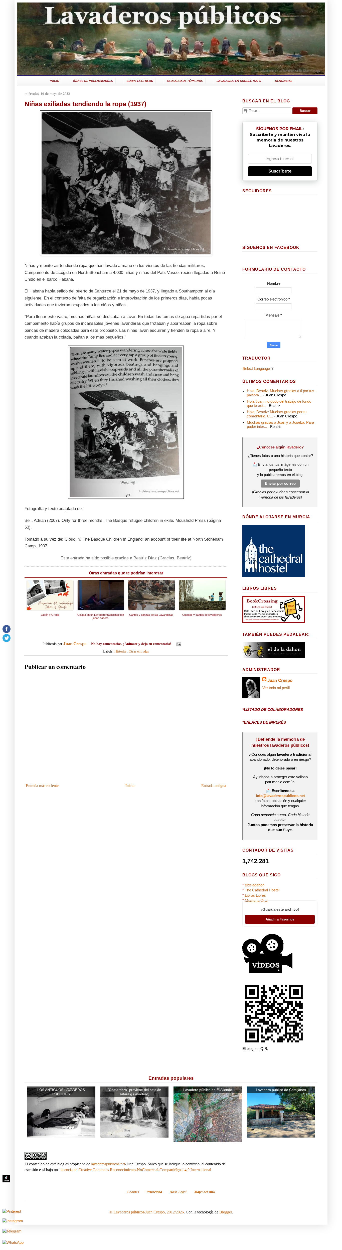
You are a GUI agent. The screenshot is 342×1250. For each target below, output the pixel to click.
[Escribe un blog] (192, 644)
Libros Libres (255, 895)
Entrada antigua (213, 786)
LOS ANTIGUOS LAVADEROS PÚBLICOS (61, 1092)
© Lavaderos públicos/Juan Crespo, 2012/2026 (146, 1212)
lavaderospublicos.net (108, 1164)
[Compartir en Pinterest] (206, 644)
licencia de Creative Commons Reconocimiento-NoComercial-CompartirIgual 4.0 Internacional (136, 1170)
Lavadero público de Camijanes (281, 1090)
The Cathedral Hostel (262, 890)
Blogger (225, 1212)
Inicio (129, 786)
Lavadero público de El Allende (207, 1090)
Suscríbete (280, 171)
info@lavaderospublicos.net (280, 796)
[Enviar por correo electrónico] (187, 644)
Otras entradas (139, 651)
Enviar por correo (280, 484)
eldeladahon (254, 885)
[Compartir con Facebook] (202, 644)
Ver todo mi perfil (276, 688)
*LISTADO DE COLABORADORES (272, 710)
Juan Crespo (279, 680)
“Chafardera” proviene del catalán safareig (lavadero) (134, 1092)
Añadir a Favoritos (280, 919)
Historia (120, 651)
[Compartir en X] (197, 644)
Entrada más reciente (42, 786)
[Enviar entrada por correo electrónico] (178, 644)
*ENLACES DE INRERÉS (264, 722)
